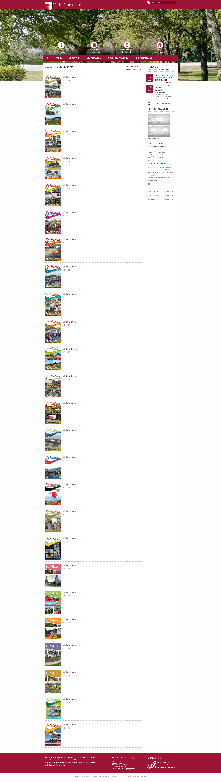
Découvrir (74, 57)
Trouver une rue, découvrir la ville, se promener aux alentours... (166, 764)
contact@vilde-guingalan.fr (157, 163)
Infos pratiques (143, 57)
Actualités (130, 66)
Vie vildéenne (94, 57)
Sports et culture (118, 57)
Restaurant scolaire (103, 776)
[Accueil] (47, 58)
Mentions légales (85, 776)
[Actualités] (65, 6)
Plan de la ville (153, 757)
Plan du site (94, 776)
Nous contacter (155, 184)
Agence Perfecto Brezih (141, 776)
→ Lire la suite (170, 82)
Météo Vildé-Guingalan (154, 138)
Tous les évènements (160, 103)
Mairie (58, 57)
